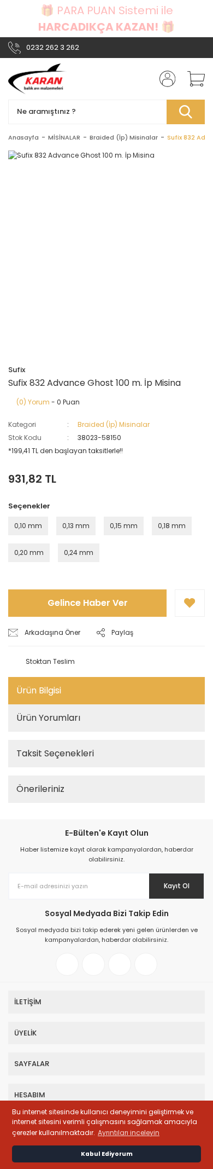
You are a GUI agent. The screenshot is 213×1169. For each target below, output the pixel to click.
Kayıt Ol (177, 885)
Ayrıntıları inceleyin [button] (128, 1132)
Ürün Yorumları (48, 717)
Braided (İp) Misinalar (114, 424)
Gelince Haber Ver (88, 603)
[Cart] (192, 79)
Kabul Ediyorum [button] (107, 1154)
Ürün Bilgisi (38, 690)
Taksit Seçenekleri (55, 753)
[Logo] (37, 78)
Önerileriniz (40, 789)
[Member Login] (163, 79)
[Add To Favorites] (190, 603)
